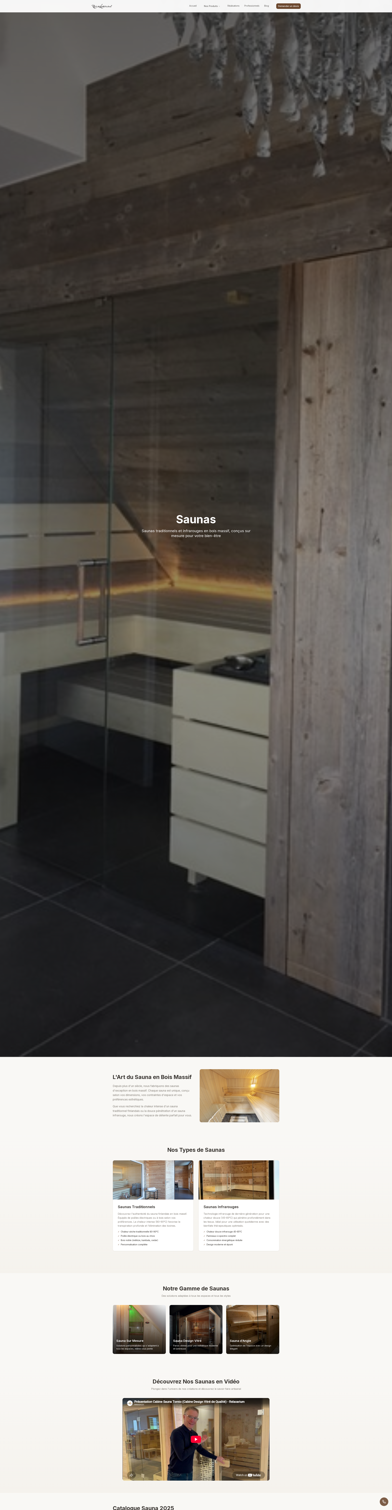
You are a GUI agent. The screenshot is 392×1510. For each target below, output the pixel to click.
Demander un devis (288, 6)
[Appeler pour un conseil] (384, 1501)
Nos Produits (211, 6)
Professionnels (251, 5)
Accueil (193, 5)
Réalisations (233, 5)
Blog (266, 5)
